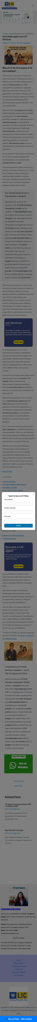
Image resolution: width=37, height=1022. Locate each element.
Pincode (7, 516)
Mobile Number (10, 508)
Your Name (8, 499)
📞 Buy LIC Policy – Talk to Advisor (19, 1019)
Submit (18, 525)
